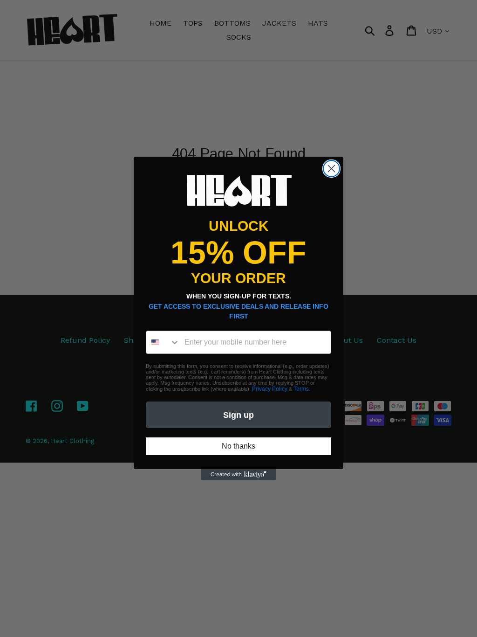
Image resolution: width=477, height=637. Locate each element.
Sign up (238, 415)
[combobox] (163, 342)
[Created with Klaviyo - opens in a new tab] (238, 474)
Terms (301, 389)
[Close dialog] (331, 168)
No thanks (238, 446)
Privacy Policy (269, 389)
